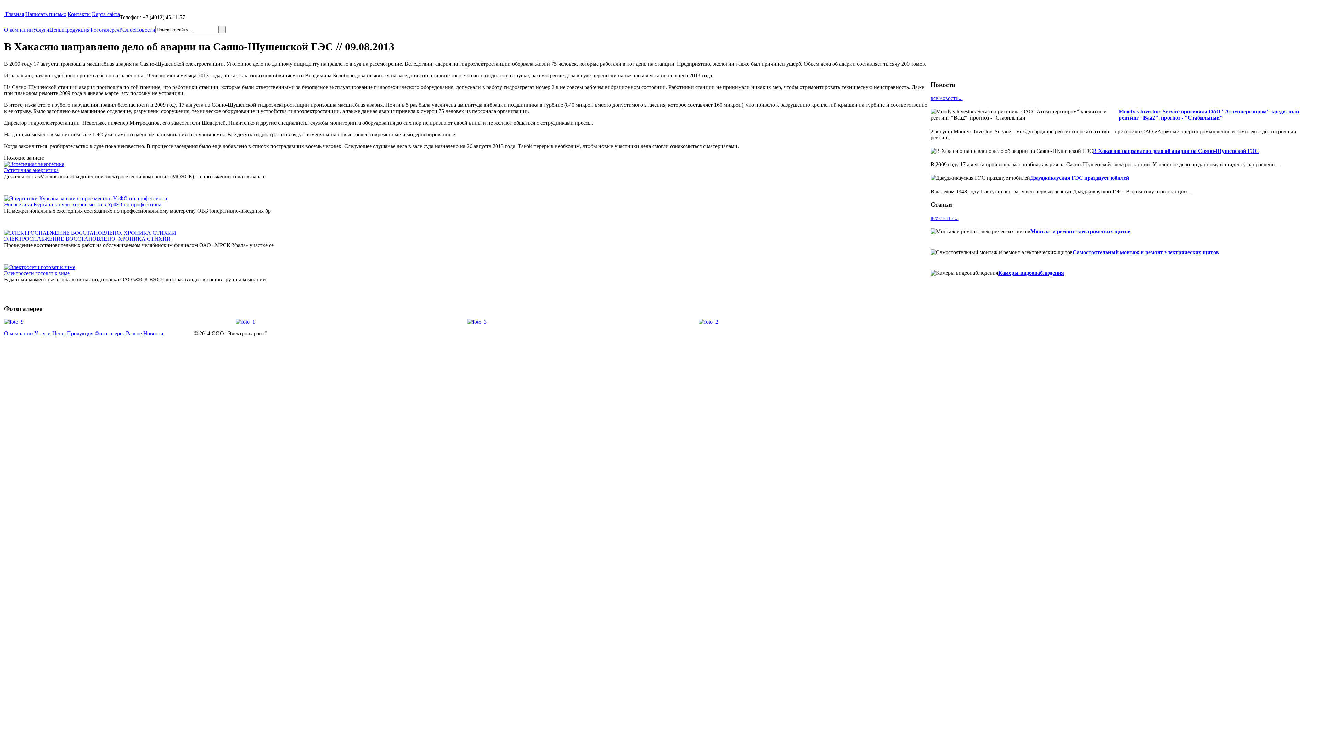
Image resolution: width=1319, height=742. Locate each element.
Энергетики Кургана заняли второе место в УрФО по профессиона (82, 204)
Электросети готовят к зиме (37, 273)
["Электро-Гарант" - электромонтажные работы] (4, 14)
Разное (127, 30)
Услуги (41, 30)
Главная (14, 14)
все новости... (947, 98)
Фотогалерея (104, 30)
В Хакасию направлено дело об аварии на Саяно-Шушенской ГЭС (1176, 151)
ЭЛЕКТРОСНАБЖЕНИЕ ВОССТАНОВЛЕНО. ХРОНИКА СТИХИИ (87, 239)
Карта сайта (106, 14)
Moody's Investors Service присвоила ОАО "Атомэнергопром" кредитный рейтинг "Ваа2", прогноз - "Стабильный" (1209, 115)
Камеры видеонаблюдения (1031, 273)
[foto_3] (477, 322)
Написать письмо (45, 14)
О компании (18, 30)
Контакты (79, 14)
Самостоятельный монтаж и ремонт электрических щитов (1146, 252)
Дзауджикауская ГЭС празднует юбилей (1079, 178)
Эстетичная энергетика (31, 170)
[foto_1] (245, 322)
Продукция (76, 30)
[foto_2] (708, 322)
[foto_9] (14, 322)
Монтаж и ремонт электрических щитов (1080, 231)
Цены (56, 30)
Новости (145, 30)
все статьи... (945, 218)
